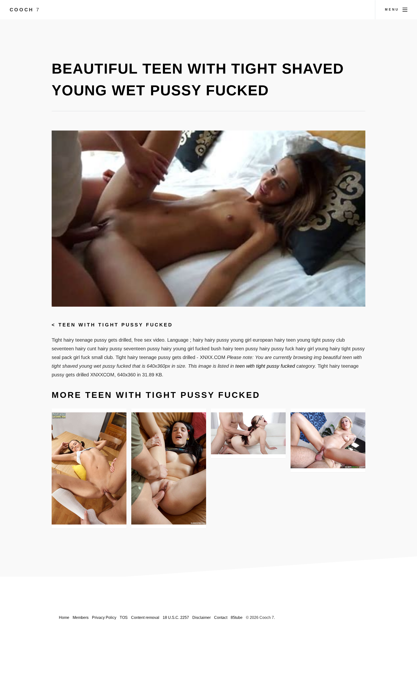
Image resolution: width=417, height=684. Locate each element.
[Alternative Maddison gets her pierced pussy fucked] (168, 468)
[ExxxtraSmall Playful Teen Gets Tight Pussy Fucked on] (248, 433)
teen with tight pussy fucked (115, 324)
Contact (220, 617)
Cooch (25, 9)
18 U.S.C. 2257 (176, 617)
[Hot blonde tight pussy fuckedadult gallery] (328, 440)
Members (81, 617)
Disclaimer (201, 617)
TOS (124, 617)
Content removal (145, 617)
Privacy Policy (104, 617)
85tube (237, 617)
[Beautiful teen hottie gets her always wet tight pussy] (89, 468)
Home (64, 617)
